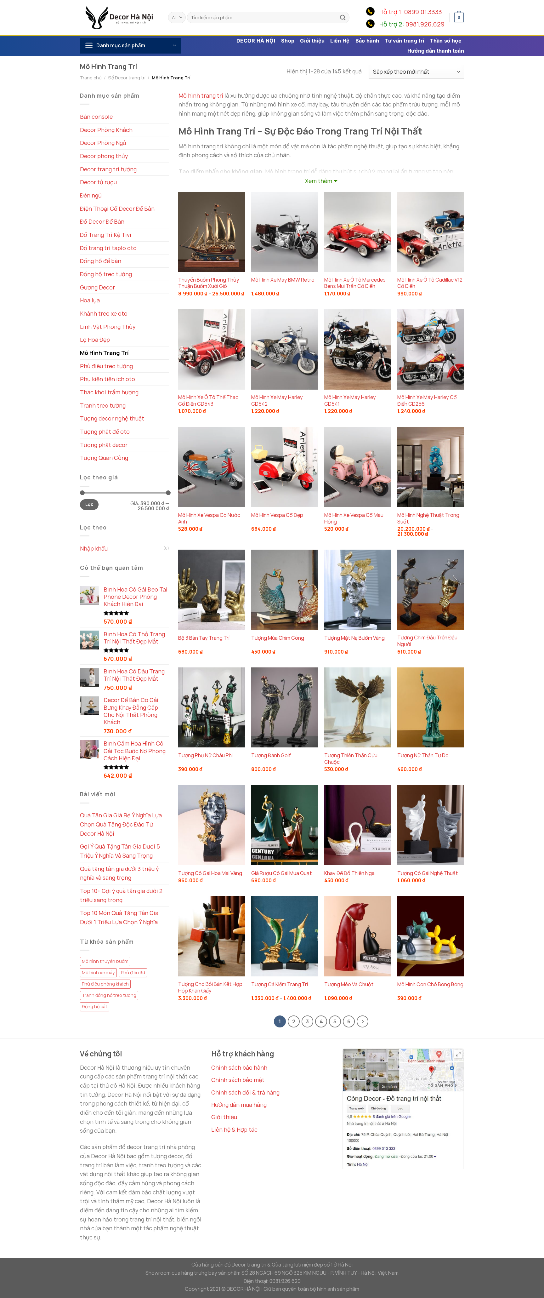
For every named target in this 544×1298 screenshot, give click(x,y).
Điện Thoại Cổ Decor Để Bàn (117, 208)
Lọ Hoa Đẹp (95, 339)
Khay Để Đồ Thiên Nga (349, 873)
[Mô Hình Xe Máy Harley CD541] (357, 349)
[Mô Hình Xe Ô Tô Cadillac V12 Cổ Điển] (430, 232)
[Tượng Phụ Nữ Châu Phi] (211, 707)
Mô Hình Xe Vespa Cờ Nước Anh (209, 518)
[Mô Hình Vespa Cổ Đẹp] (284, 467)
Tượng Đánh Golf (271, 755)
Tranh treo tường (103, 405)
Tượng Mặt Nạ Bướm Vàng (354, 638)
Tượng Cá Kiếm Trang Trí (279, 984)
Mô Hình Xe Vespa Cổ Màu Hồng (353, 518)
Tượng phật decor (104, 445)
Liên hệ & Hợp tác (234, 1129)
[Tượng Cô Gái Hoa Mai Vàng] (211, 825)
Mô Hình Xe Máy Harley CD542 (277, 400)
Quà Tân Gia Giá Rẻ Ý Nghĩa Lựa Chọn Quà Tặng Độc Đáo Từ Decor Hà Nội (121, 824)
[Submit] (343, 17)
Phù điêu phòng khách (105, 984)
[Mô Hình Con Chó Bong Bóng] (430, 936)
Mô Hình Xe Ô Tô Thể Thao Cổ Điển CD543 (208, 400)
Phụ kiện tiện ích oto (107, 379)
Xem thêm (318, 181)
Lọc (89, 504)
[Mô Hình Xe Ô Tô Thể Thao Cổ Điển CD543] (211, 349)
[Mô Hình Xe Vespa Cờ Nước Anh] (211, 467)
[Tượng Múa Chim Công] (284, 590)
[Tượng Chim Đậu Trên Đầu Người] (430, 590)
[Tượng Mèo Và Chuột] (357, 936)
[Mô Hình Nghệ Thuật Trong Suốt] (430, 467)
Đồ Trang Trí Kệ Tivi (105, 234)
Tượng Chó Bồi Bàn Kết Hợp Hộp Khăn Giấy (210, 987)
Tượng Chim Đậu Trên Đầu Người (427, 641)
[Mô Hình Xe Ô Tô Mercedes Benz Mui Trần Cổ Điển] (357, 232)
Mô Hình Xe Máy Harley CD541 (350, 400)
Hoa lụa (90, 300)
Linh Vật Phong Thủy (107, 326)
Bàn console (96, 116)
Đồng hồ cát (94, 1006)
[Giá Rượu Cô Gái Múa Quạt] (284, 825)
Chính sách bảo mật (237, 1080)
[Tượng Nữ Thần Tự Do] (430, 707)
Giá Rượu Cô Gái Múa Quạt (281, 873)
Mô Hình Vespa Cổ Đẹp (277, 515)
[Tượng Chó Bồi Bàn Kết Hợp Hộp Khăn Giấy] (211, 936)
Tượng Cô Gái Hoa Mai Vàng (210, 873)
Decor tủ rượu (98, 182)
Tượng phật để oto (105, 431)
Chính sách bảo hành (239, 1067)
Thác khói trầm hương (109, 392)
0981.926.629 (425, 24)
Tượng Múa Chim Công (277, 638)
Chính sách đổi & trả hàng (245, 1092)
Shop (287, 40)
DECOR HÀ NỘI (255, 40)
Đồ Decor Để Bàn (102, 221)
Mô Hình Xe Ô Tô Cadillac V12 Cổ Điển (429, 283)
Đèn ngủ (91, 195)
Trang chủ (91, 78)
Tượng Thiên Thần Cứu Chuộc (350, 758)
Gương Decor (97, 287)
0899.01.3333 (423, 12)
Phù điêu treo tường (106, 366)
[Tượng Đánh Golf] (284, 707)
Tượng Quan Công (104, 457)
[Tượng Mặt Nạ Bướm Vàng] (357, 590)
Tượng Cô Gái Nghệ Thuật (427, 873)
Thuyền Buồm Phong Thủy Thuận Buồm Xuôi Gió (208, 283)
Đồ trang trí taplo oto (108, 248)
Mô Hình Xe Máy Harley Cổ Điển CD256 (427, 400)
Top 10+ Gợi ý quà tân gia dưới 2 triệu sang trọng (121, 895)
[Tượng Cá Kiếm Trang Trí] (284, 936)
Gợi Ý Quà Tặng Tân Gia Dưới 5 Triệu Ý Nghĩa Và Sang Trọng (120, 851)
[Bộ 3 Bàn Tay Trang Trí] (211, 590)
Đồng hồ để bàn (100, 261)
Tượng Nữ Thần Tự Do (423, 755)
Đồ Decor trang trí (126, 78)
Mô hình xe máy (98, 972)
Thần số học (445, 40)
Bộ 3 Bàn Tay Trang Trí (204, 638)
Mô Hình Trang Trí (104, 353)
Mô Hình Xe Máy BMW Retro (282, 280)
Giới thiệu (312, 40)
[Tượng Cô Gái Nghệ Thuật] (430, 825)
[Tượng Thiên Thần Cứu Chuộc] (357, 707)
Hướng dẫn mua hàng (239, 1104)
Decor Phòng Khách (106, 130)
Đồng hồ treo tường (106, 274)
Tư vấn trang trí (404, 40)
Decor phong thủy (104, 156)
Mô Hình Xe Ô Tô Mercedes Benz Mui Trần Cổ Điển (355, 283)
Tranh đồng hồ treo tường (109, 995)
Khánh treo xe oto (104, 313)
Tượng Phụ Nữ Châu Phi (205, 755)
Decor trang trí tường (108, 169)
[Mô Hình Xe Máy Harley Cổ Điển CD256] (430, 349)
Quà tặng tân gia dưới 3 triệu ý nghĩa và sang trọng (119, 873)
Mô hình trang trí (200, 95)
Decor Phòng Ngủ (103, 142)
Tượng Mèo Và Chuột (349, 984)
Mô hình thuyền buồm (105, 961)
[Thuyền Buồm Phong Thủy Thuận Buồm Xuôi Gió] (211, 232)
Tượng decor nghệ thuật (112, 418)
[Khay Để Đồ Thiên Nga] (357, 825)
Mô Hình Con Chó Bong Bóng (430, 984)
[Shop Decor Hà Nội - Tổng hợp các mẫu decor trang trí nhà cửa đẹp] (119, 17)
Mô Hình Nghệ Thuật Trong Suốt (428, 518)
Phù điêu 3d (133, 972)
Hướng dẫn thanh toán (435, 51)
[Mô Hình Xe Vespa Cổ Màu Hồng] (357, 467)
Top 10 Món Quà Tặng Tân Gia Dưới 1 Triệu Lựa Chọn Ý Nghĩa (119, 917)
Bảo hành (367, 40)
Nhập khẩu (94, 548)
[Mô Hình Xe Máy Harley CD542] (284, 349)
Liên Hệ (339, 40)
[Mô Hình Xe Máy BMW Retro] (284, 232)
